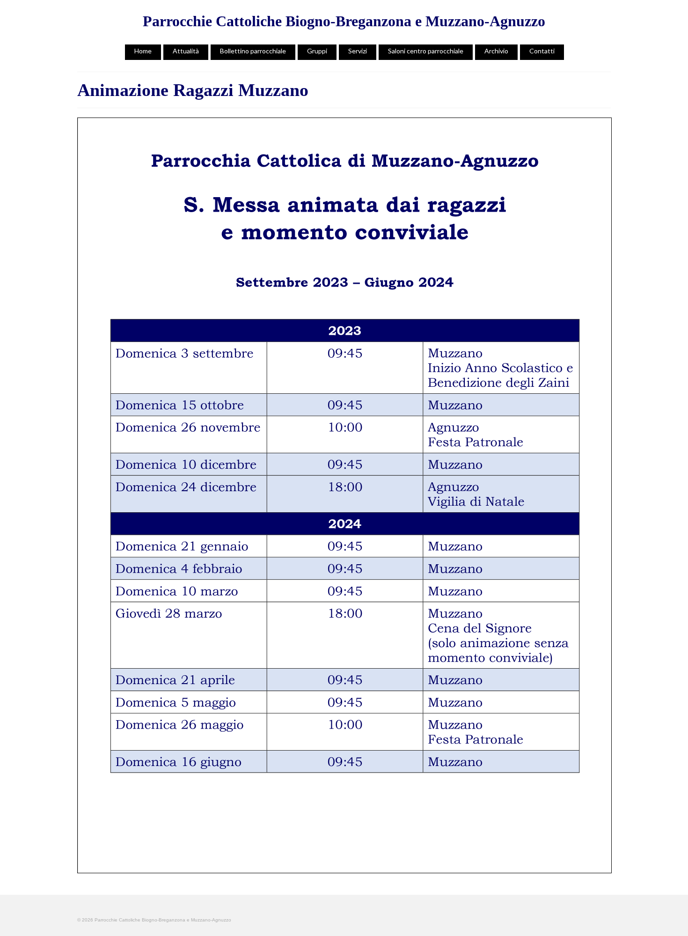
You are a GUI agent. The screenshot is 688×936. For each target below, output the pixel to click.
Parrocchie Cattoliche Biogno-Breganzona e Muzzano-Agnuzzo (344, 21)
